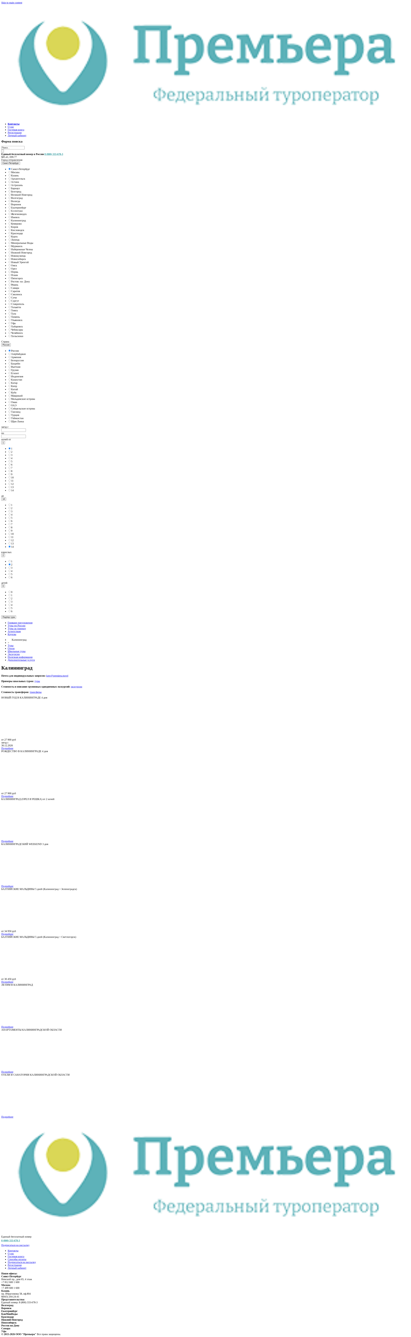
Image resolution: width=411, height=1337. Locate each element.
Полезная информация (20, 657)
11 (12, 480)
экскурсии (76, 686)
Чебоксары (17, 329)
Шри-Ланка (17, 421)
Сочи (14, 297)
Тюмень (15, 316)
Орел (14, 268)
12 (12, 484)
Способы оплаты (17, 1259)
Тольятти (16, 307)
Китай (14, 389)
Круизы (12, 634)
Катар (14, 383)
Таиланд (15, 411)
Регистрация (15, 132)
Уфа (13, 323)
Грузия (14, 370)
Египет (15, 373)
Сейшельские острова (23, 408)
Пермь (14, 272)
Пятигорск (17, 278)
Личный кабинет (17, 135)
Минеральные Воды (22, 243)
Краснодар (17, 233)
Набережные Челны (22, 249)
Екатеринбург (18, 207)
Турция (15, 415)
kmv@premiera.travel (57, 675)
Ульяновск (16, 320)
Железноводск (19, 214)
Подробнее (7, 748)
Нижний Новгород (21, 252)
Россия (15, 350)
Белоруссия (17, 360)
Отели (11, 648)
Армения (16, 357)
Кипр (14, 386)
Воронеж (16, 204)
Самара (15, 288)
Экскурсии (14, 654)
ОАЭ (14, 405)
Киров (14, 227)
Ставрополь (17, 304)
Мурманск (16, 246)
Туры (10, 645)
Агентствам (14, 631)
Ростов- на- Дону (20, 281)
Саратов (15, 291)
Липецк (15, 239)
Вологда (15, 201)
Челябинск (17, 333)
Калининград (18, 220)
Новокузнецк (18, 255)
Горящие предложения (20, 622)
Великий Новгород (21, 194)
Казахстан (16, 379)
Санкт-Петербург (20, 169)
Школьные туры (17, 651)
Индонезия (17, 376)
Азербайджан (18, 354)
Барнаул (15, 188)
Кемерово (16, 223)
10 (12, 477)
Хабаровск (17, 326)
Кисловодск (17, 230)
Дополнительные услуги (21, 660)
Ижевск (15, 217)
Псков (14, 275)
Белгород (16, 191)
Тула (13, 313)
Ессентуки (17, 210)
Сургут (15, 300)
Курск (14, 236)
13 (12, 487)
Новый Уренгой (20, 262)
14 (12, 490)
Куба (13, 392)
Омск (14, 265)
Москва (15, 172)
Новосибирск (18, 259)
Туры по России (16, 625)
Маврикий (17, 395)
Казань (15, 175)
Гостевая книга (16, 129)
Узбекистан (17, 418)
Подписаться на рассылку (15, 1245)
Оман (14, 402)
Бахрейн (15, 363)
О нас (11, 126)
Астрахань (17, 185)
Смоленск (16, 294)
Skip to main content (11, 2)
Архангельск (18, 178)
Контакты (13, 1250)
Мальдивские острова (23, 399)
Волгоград (17, 198)
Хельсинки (17, 336)
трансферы (36, 692)
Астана (15, 182)
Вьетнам (15, 366)
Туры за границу (17, 628)
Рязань (14, 284)
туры (37, 681)
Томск (14, 310)
